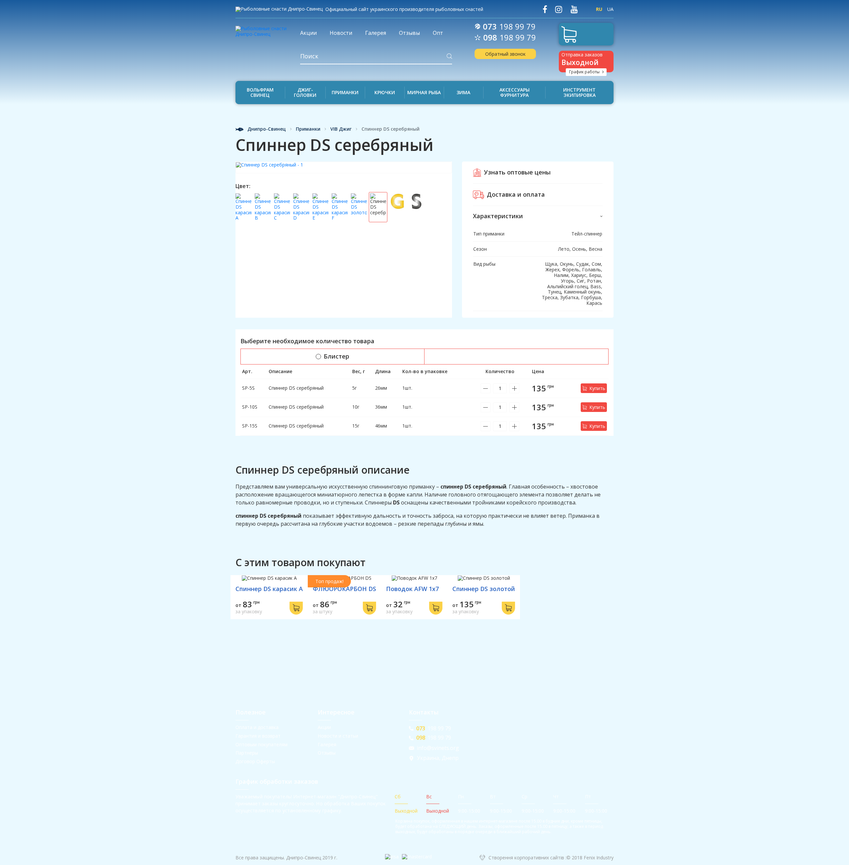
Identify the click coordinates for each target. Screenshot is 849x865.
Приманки (308, 129)
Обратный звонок (505, 54)
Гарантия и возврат (258, 736)
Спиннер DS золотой (483, 589)
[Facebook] (545, 9)
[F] (340, 207)
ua (610, 9)
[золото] (359, 207)
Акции (324, 727)
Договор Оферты (255, 761)
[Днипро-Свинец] (262, 29)
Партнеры (246, 753)
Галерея (327, 744)
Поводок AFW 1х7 (412, 589)
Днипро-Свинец (266, 129)
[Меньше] (485, 388)
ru (599, 9)
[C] (282, 207)
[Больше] (514, 388)
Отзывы (327, 753)
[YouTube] (574, 9)
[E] (320, 207)
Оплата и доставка (257, 727)
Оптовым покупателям (261, 744)
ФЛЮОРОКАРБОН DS (344, 589)
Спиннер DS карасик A (269, 589)
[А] (243, 207)
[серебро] (416, 207)
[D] (301, 207)
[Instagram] (558, 9)
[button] (538, 216)
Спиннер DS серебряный (296, 388)
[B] (263, 207)
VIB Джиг (341, 129)
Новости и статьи (338, 736)
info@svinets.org (438, 748)
